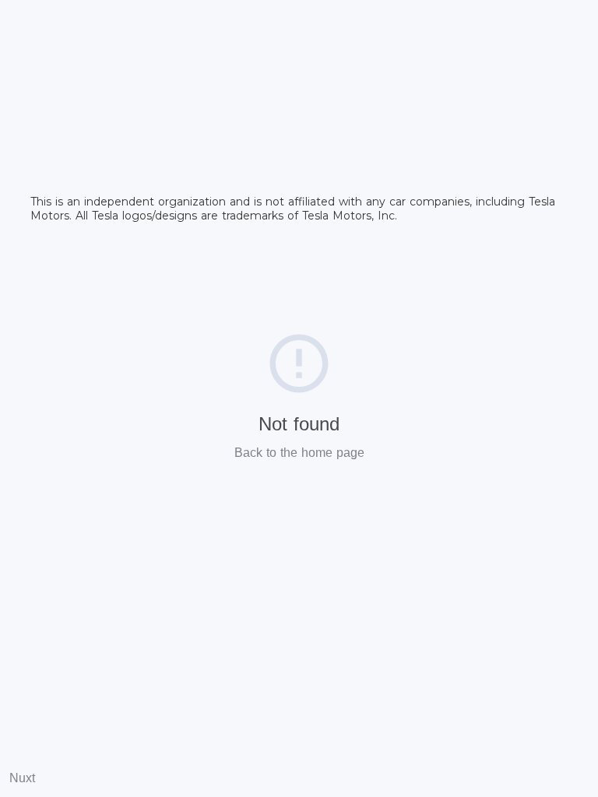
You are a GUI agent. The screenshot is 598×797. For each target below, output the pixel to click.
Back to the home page (299, 452)
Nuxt (22, 778)
